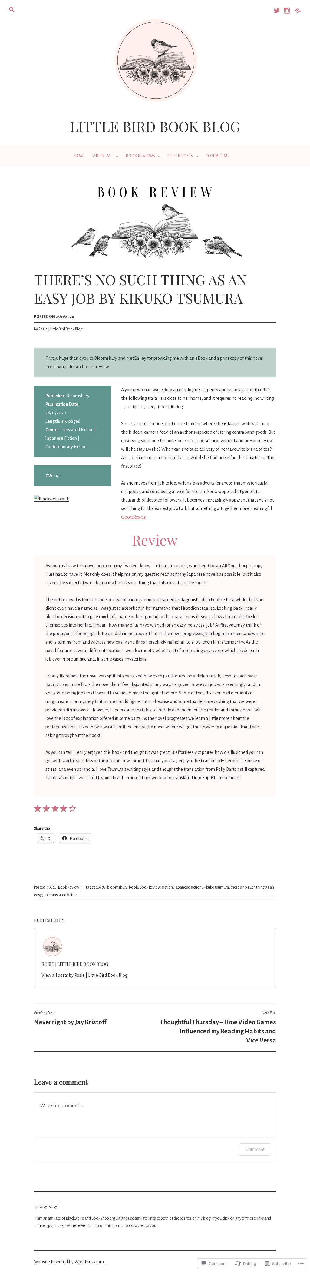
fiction (167, 887)
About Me (103, 156)
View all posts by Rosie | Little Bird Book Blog (84, 975)
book (133, 887)
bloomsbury (117, 887)
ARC (52, 887)
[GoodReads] (297, 13)
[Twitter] (276, 13)
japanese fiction (188, 887)
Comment (255, 1149)
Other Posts (180, 156)
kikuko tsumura (216, 887)
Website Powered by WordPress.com (69, 1261)
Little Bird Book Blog (155, 126)
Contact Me (218, 156)
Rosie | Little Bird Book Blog (60, 329)
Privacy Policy (46, 1206)
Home (78, 156)
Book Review (68, 887)
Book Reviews (140, 156)
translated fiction (63, 895)
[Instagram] (286, 13)
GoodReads (133, 517)
